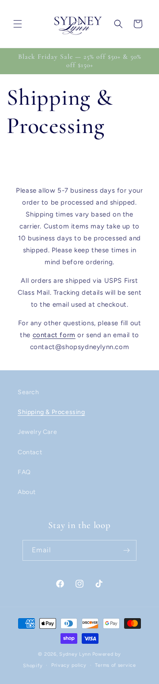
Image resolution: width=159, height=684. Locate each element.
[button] (17, 24)
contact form (54, 335)
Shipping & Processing (51, 412)
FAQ (24, 472)
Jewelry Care (37, 432)
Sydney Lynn (75, 654)
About (27, 492)
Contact (30, 452)
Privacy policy (69, 665)
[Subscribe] (126, 550)
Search (28, 392)
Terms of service (115, 665)
